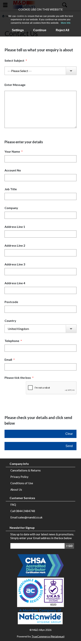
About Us (16, 489)
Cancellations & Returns (25, 470)
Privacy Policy (19, 476)
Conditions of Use (21, 483)
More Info (65, 23)
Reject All (62, 30)
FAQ (13, 504)
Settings (18, 30)
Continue (39, 30)
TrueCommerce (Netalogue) (47, 636)
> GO (69, 545)
